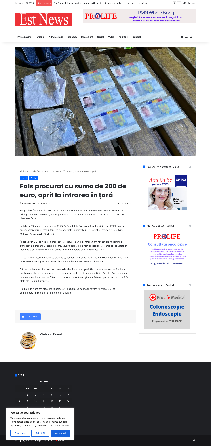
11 (44, 401)
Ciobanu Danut (29, 203)
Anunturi (123, 37)
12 (52, 401)
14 (68, 401)
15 (19, 407)
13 (60, 401)
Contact (136, 37)
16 (27, 407)
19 (52, 407)
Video (111, 37)
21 (68, 407)
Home (25, 171)
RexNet (61, 440)
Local (32, 171)
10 (35, 401)
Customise (20, 433)
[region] (40, 424)
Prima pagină (24, 37)
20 (60, 407)
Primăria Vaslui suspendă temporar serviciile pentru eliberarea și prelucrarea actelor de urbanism (100, 3)
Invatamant (87, 37)
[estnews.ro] (43, 19)
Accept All (60, 433)
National (40, 37)
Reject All (40, 433)
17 (36, 407)
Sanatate (72, 37)
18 (44, 407)
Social (100, 37)
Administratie (56, 37)
